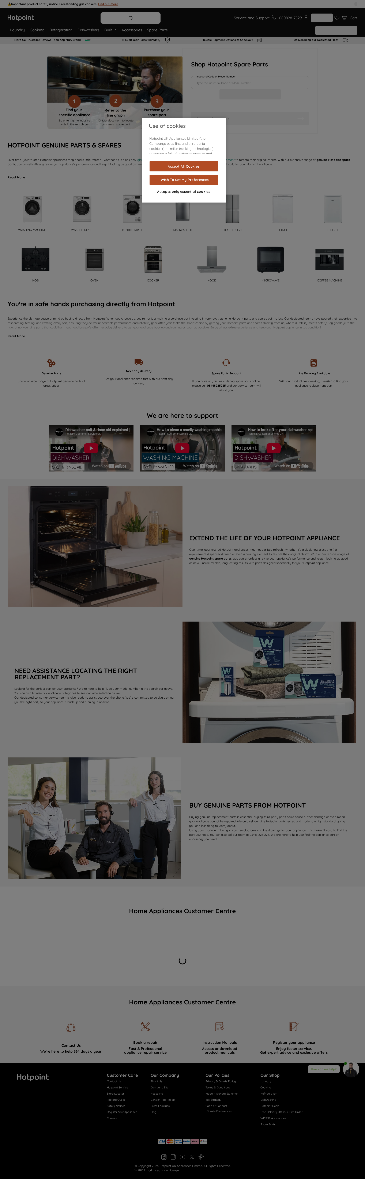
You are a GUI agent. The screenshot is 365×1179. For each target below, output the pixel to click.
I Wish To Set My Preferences (184, 180)
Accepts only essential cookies (183, 191)
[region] (184, 160)
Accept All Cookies (184, 166)
